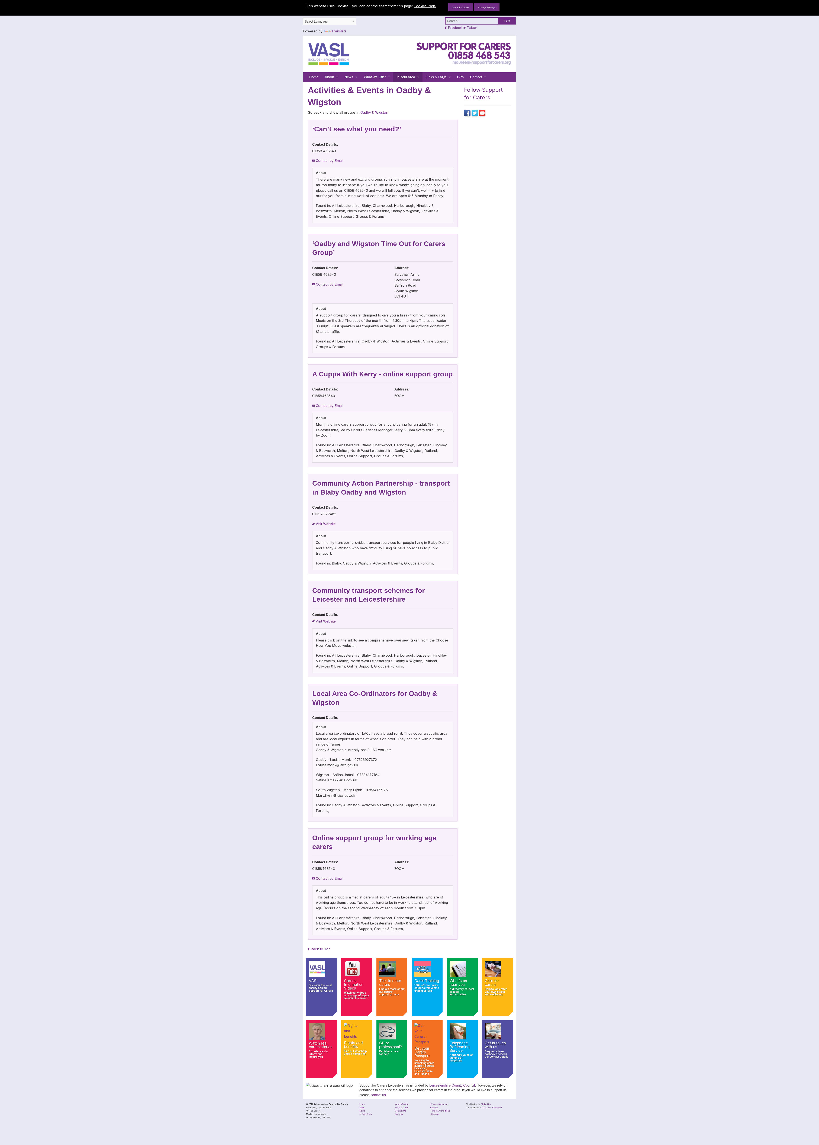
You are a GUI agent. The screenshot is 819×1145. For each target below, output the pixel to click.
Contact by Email (329, 160)
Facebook (455, 27)
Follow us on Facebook (467, 113)
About (329, 77)
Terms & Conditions (440, 1111)
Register (399, 1114)
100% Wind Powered (492, 1107)
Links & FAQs (436, 77)
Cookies (434, 1107)
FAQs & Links (401, 1107)
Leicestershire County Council (452, 1085)
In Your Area (405, 77)
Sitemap (434, 1114)
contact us (378, 1095)
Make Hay (486, 1104)
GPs (460, 77)
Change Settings (486, 7)
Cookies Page (425, 6)
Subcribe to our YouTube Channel (482, 113)
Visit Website (325, 524)
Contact (476, 77)
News (348, 77)
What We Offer (375, 77)
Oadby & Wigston (374, 112)
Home (313, 77)
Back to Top (320, 949)
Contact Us (400, 1111)
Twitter (471, 27)
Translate (339, 31)
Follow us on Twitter (475, 113)
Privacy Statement (439, 1104)
